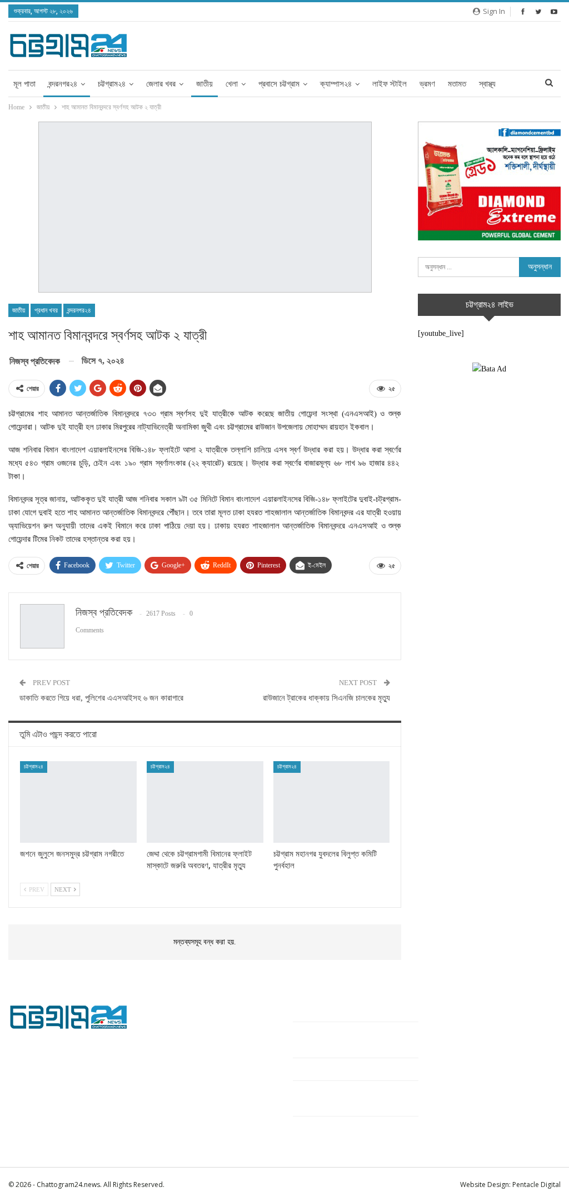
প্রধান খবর (46, 310)
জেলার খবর (161, 84)
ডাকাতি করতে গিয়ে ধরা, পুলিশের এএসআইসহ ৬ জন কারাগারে (101, 697)
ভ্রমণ (427, 84)
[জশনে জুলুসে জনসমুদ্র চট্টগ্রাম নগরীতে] (78, 802)
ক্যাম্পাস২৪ (336, 84)
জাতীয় (204, 84)
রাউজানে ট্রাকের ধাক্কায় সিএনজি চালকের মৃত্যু (326, 697)
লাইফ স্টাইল (389, 84)
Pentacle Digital (536, 1184)
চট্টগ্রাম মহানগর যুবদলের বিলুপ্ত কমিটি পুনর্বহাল (352, 1069)
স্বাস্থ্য (487, 84)
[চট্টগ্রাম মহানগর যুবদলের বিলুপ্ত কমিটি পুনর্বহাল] (331, 802)
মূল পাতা (24, 84)
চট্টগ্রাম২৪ (112, 84)
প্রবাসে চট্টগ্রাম (279, 84)
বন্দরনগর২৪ (62, 84)
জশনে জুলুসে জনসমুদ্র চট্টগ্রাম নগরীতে (341, 1011)
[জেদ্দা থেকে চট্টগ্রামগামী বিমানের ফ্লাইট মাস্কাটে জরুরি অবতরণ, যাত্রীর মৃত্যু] (205, 802)
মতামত (457, 84)
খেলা (232, 84)
